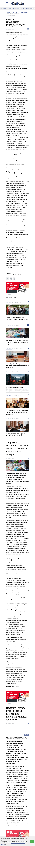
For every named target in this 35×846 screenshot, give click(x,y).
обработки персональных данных (13, 843)
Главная (8, 12)
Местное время (23, 12)
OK (31, 841)
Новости (14, 12)
